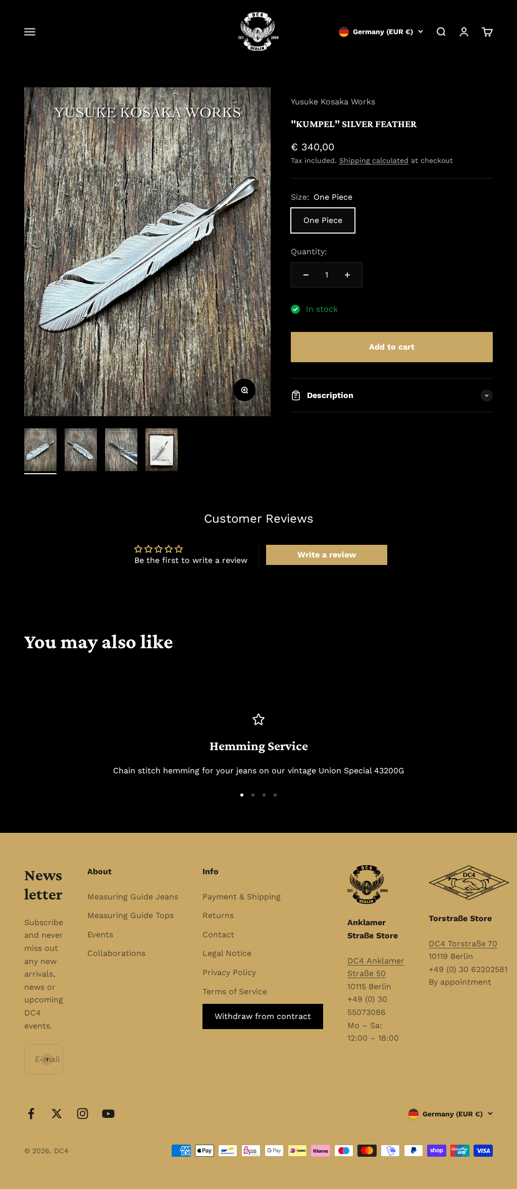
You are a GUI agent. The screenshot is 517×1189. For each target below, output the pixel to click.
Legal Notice (226, 953)
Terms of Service (234, 991)
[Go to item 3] (121, 451)
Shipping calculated (373, 160)
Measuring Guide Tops (130, 915)
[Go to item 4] (161, 451)
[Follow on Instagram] (82, 1113)
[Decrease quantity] (306, 275)
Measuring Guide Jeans (132, 896)
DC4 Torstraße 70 (463, 943)
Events (100, 934)
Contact (218, 934)
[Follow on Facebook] (31, 1113)
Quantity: (309, 251)
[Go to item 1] (40, 451)
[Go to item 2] (81, 451)
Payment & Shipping (241, 896)
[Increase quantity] (347, 275)
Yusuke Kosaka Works (333, 101)
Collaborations (116, 953)
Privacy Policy (229, 972)
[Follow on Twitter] (57, 1113)
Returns (218, 915)
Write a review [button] (326, 554)
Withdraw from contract (263, 1016)
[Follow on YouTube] (108, 1113)
